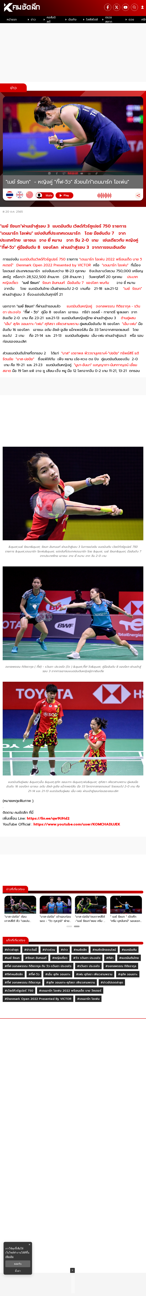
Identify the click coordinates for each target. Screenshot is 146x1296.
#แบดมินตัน (129, 950)
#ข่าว (64, 950)
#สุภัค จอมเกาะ (127, 974)
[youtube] (125, 7)
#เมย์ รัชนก (12, 958)
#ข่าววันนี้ (30, 950)
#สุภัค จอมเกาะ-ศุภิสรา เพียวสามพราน (70, 982)
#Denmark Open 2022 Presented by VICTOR (38, 999)
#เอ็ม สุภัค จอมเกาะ (57, 974)
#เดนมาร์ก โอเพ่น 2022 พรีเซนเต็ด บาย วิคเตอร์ (70, 991)
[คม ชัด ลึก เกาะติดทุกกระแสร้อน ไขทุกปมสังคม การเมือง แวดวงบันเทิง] (73, 8)
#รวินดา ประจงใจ (88, 966)
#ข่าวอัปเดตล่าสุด (112, 982)
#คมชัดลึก (80, 950)
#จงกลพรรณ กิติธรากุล (120, 966)
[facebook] (107, 7)
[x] (116, 7)
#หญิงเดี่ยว (59, 958)
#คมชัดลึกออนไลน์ (104, 950)
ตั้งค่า (18, 1270)
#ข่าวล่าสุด (12, 950)
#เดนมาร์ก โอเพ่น (88, 999)
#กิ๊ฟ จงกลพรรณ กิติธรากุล (22, 982)
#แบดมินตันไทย (129, 958)
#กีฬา (109, 958)
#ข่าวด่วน (48, 950)
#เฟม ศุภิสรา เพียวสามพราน (94, 974)
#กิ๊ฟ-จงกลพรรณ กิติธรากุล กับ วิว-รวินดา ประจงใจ (38, 966)
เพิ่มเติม (9, 1256)
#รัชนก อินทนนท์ (35, 958)
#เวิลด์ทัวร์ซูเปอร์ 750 (19, 991)
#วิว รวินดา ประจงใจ (86, 958)
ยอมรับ (18, 1263)
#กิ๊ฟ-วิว (34, 974)
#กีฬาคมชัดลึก (14, 974)
